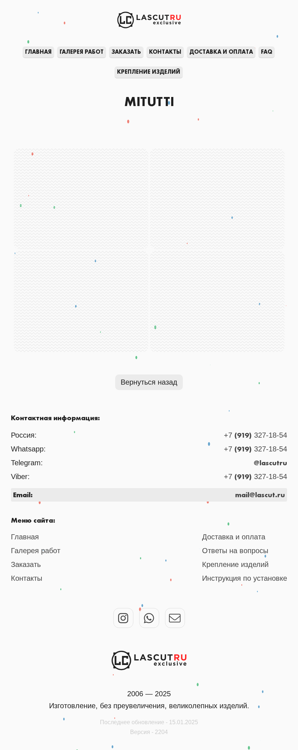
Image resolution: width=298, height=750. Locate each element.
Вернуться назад (149, 382)
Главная (38, 52)
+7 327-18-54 (255, 435)
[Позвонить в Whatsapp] (149, 618)
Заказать (126, 52)
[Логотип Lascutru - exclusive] (149, 660)
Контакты (165, 52)
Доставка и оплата (221, 52)
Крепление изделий (148, 72)
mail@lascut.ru (260, 494)
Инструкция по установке (244, 578)
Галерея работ (82, 52)
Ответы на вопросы (235, 551)
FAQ (266, 52)
